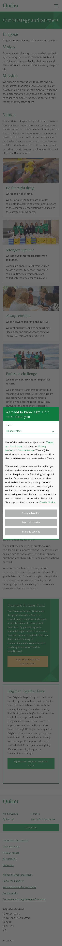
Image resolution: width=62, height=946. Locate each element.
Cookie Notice (26, 450)
